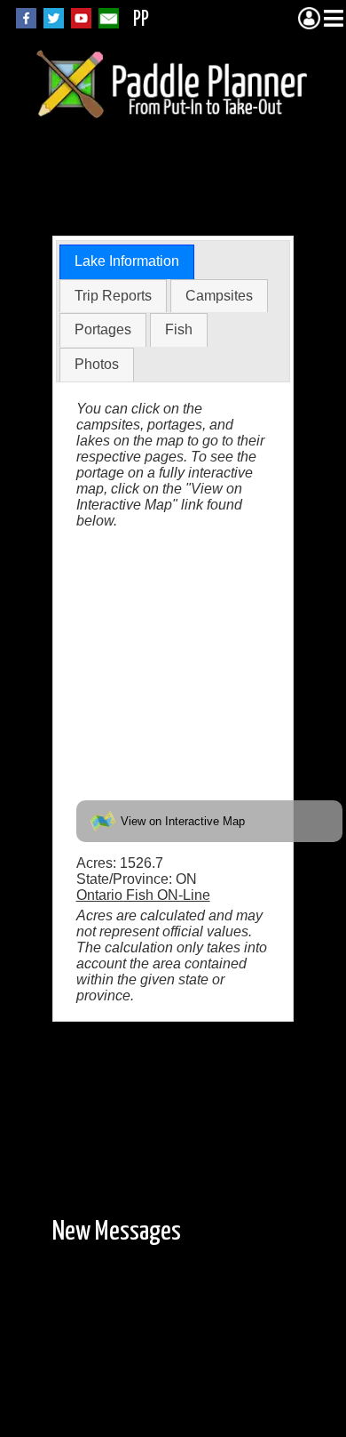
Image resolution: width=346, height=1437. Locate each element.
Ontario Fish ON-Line (143, 895)
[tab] (126, 262)
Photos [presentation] (97, 364)
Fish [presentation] (179, 329)
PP (141, 20)
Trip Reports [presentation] (113, 295)
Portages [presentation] (103, 329)
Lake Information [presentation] (127, 261)
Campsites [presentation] (219, 295)
